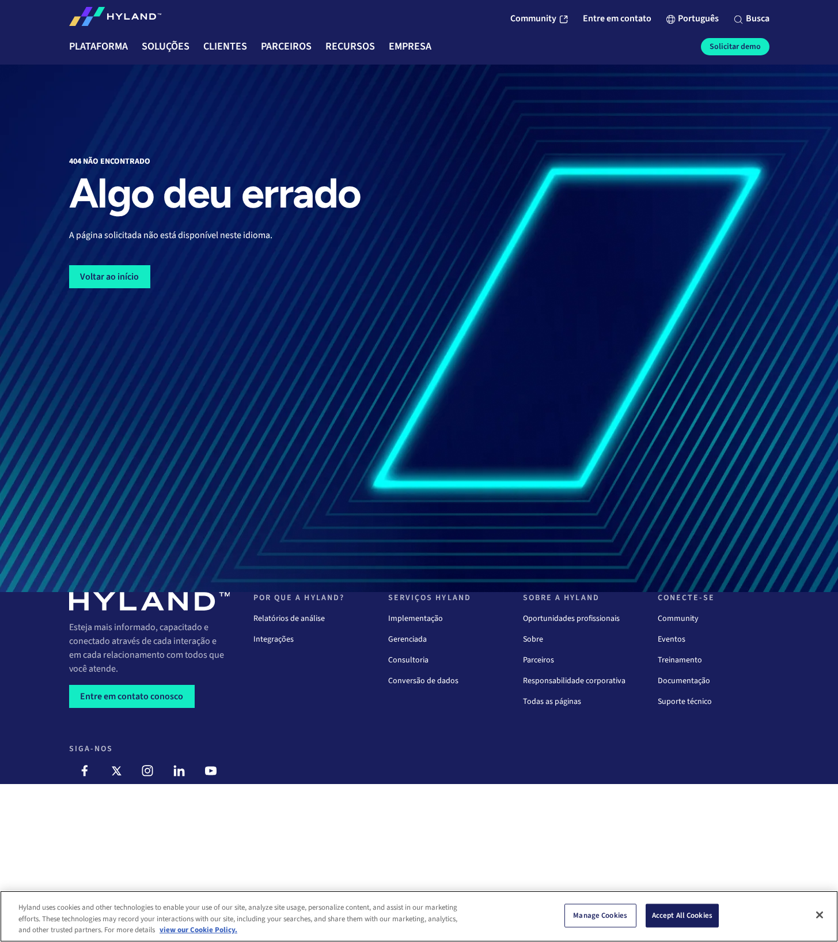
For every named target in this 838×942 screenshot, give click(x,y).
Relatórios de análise (289, 618)
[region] (419, 916)
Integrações (273, 639)
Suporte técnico (685, 701)
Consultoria (408, 660)
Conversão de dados (423, 681)
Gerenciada (407, 639)
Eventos (671, 639)
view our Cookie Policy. (198, 930)
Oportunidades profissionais (571, 618)
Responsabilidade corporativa (574, 681)
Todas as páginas (552, 701)
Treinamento (680, 660)
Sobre (533, 639)
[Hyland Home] (115, 19)
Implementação (415, 618)
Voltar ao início (109, 276)
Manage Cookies (600, 915)
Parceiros (538, 660)
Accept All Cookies (682, 915)
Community (678, 618)
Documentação (684, 681)
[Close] (819, 915)
